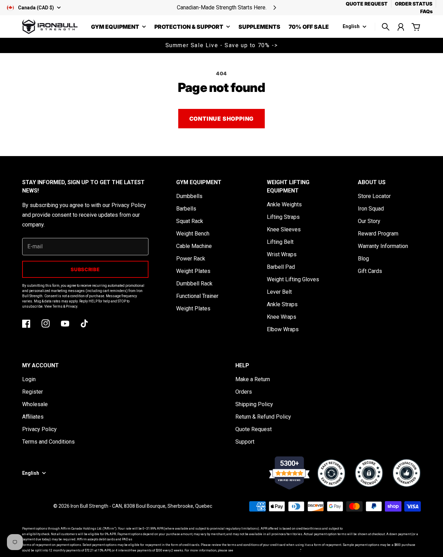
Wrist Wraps (282, 254)
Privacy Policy (39, 429)
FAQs (426, 11)
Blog (363, 258)
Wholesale (35, 404)
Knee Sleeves (284, 229)
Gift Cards (370, 271)
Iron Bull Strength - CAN (96, 506)
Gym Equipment (115, 27)
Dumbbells (189, 196)
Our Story (369, 221)
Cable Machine (194, 246)
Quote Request (253, 429)
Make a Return (252, 379)
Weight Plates (193, 271)
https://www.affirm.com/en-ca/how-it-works (267, 550)
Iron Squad (371, 208)
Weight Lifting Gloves (293, 279)
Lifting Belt (280, 242)
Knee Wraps (281, 317)
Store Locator (374, 196)
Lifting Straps (283, 217)
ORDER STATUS (413, 4)
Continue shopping (221, 118)
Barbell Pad (281, 267)
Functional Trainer (197, 296)
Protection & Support (188, 27)
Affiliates (33, 416)
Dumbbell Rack (194, 283)
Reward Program (378, 233)
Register (32, 391)
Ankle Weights (284, 204)
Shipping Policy (254, 404)
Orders (243, 391)
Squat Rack (189, 221)
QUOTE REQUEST (367, 4)
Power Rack (190, 258)
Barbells (186, 208)
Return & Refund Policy (263, 416)
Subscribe (85, 269)
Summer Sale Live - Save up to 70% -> (221, 45)
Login (29, 379)
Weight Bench (192, 233)
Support (244, 441)
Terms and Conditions (48, 441)
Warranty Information (383, 246)
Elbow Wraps (283, 329)
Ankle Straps (282, 304)
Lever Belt (279, 292)
